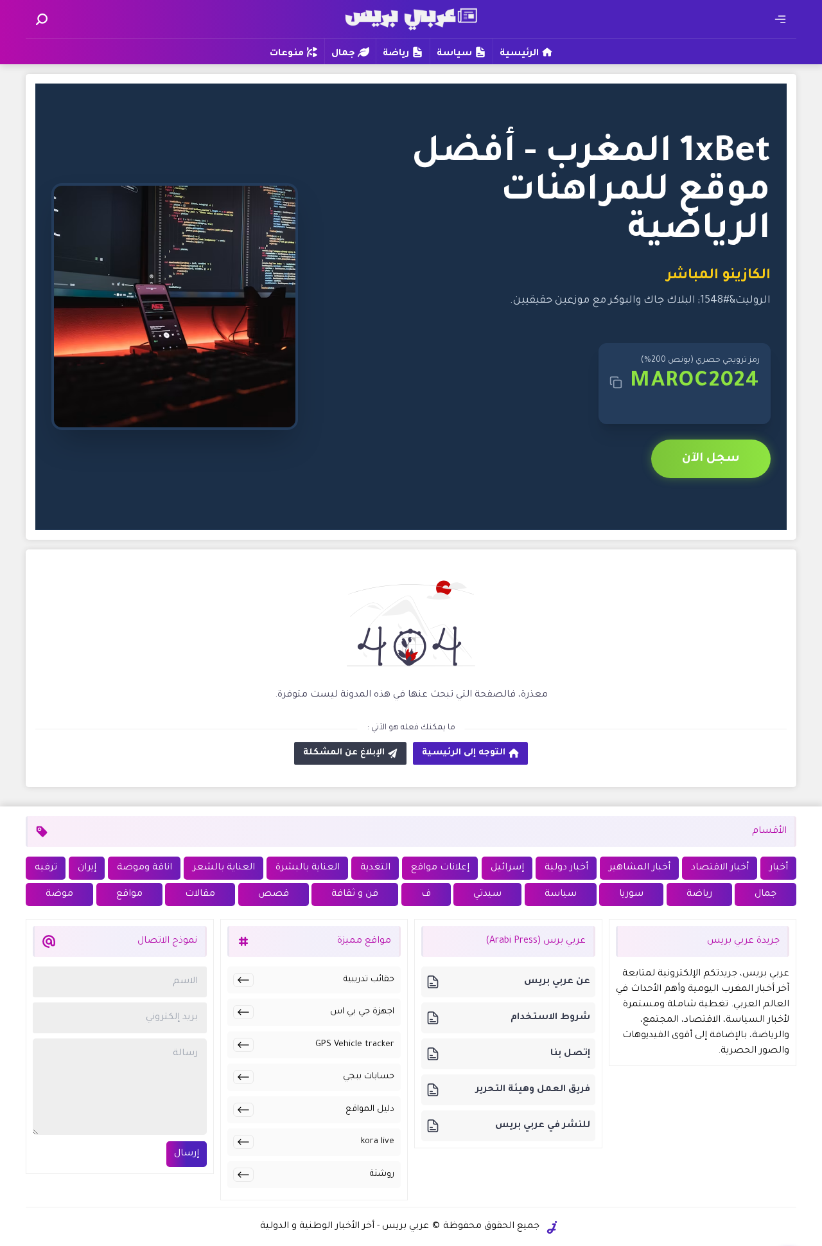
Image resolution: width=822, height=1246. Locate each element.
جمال (343, 54)
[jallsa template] (552, 1227)
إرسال (186, 1154)
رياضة (396, 54)
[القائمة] (780, 19)
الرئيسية (519, 54)
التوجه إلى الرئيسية (463, 753)
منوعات (287, 54)
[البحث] (42, 19)
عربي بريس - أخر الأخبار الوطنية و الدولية (344, 1227)
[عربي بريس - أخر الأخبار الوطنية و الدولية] (411, 17)
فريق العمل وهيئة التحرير (533, 1090)
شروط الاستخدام (550, 1018)
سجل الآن (711, 458)
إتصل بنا (570, 1054)
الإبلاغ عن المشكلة (344, 753)
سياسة (454, 54)
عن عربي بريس (557, 982)
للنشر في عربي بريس (542, 1126)
